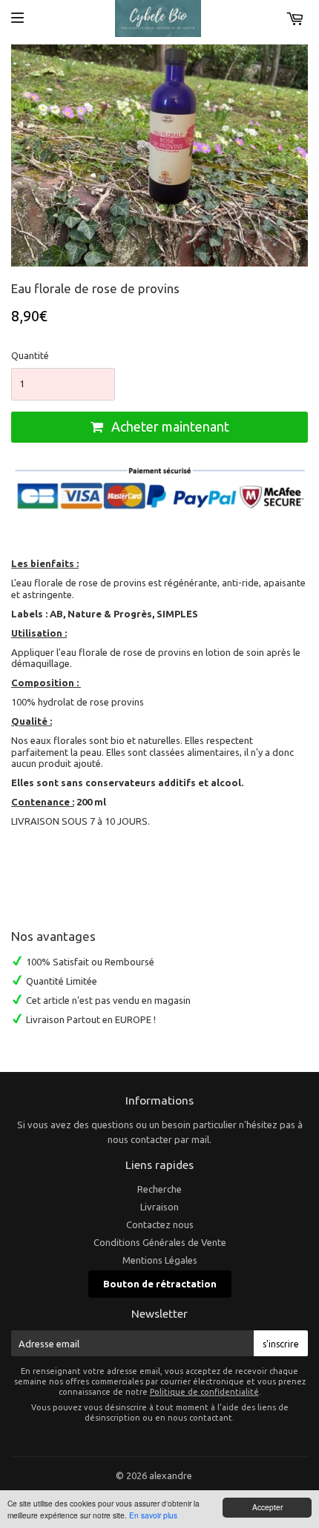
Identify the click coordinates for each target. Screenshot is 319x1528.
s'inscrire (281, 1344)
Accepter (267, 1506)
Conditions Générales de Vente (159, 1242)
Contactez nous (160, 1224)
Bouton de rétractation (160, 1284)
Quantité (30, 355)
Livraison (159, 1207)
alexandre (170, 1475)
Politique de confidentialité (204, 1391)
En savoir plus (153, 1515)
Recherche (159, 1189)
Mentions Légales (159, 1260)
